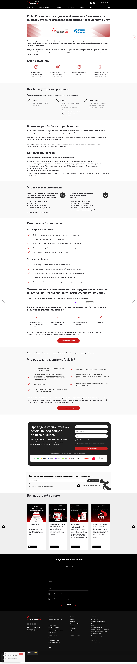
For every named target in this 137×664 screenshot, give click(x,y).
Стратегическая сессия (54, 640)
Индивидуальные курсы (55, 619)
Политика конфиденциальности (98, 621)
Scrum (50, 647)
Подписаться (93, 481)
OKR (49, 644)
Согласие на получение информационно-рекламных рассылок (43, 486)
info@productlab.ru (31, 629)
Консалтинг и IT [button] (59, 7)
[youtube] (30, 624)
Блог (91, 7)
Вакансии (72, 630)
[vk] (28, 624)
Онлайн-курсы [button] (30, 7)
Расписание (70, 7)
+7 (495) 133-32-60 (103, 3)
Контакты (72, 626)
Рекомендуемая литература (98, 635)
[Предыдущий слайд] (3, 301)
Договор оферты (95, 619)
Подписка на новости (96, 633)
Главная (72, 619)
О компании (72, 621)
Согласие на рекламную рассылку (99, 631)
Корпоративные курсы (55, 622)
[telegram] (94, 3)
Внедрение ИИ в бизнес (54, 642)
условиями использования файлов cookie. (11, 658)
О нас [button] (109, 7)
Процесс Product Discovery (100, 524)
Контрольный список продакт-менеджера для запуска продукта (78, 526)
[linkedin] (33, 624)
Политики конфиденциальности (84, 441)
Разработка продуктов (54, 627)
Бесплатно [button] (82, 7)
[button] (68, 340)
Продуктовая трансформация (56, 630)
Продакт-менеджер (53, 637)
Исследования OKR (74, 623)
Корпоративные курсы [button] (44, 7)
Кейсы (100, 7)
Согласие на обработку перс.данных (88, 439)
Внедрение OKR (52, 632)
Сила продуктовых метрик (57, 524)
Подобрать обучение (91, 448)
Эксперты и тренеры (75, 635)
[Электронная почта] (91, 3)
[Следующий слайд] (133, 301)
